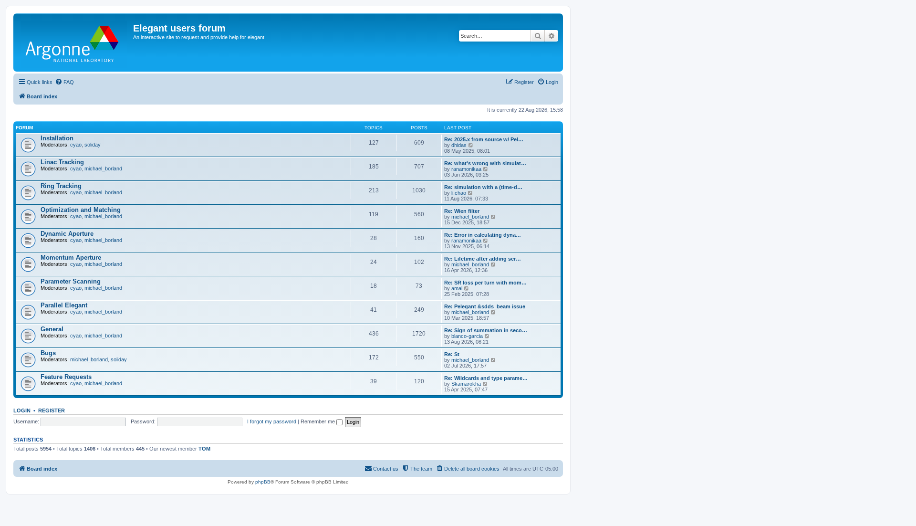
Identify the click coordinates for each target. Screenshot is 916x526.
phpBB (263, 481)
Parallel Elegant (64, 305)
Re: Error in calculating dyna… (482, 235)
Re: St (451, 354)
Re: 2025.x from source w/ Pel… (483, 139)
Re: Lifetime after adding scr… (482, 259)
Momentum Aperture (71, 257)
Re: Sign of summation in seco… (485, 330)
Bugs (48, 353)
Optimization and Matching (81, 209)
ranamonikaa (466, 169)
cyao (76, 144)
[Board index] (74, 42)
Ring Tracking (61, 185)
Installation (57, 138)
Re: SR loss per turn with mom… (485, 282)
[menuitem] (64, 82)
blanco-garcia (467, 336)
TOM (204, 449)
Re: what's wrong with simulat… (485, 163)
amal (456, 288)
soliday (92, 144)
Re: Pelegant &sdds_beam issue (484, 306)
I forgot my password (271, 421)
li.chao (458, 193)
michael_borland (103, 168)
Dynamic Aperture (67, 233)
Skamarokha (466, 384)
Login (22, 410)
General (52, 329)
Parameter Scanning (71, 281)
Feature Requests (66, 376)
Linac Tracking (62, 162)
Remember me (318, 421)
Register (51, 410)
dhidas (459, 145)
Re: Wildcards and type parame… (486, 378)
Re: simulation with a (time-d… (483, 187)
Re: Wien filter (461, 211)
